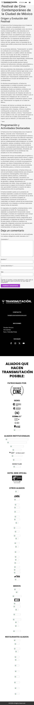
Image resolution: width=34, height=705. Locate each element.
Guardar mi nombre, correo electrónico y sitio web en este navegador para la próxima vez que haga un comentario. (17, 281)
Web (2, 272)
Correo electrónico (7, 265)
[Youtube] (26, 2)
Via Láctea (7, 330)
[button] (29, 2)
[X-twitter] (24, 2)
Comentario (5, 239)
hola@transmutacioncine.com (17, 315)
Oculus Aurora (8, 328)
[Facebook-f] (20, 2)
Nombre (4, 259)
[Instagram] (22, 2)
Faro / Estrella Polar (10, 332)
